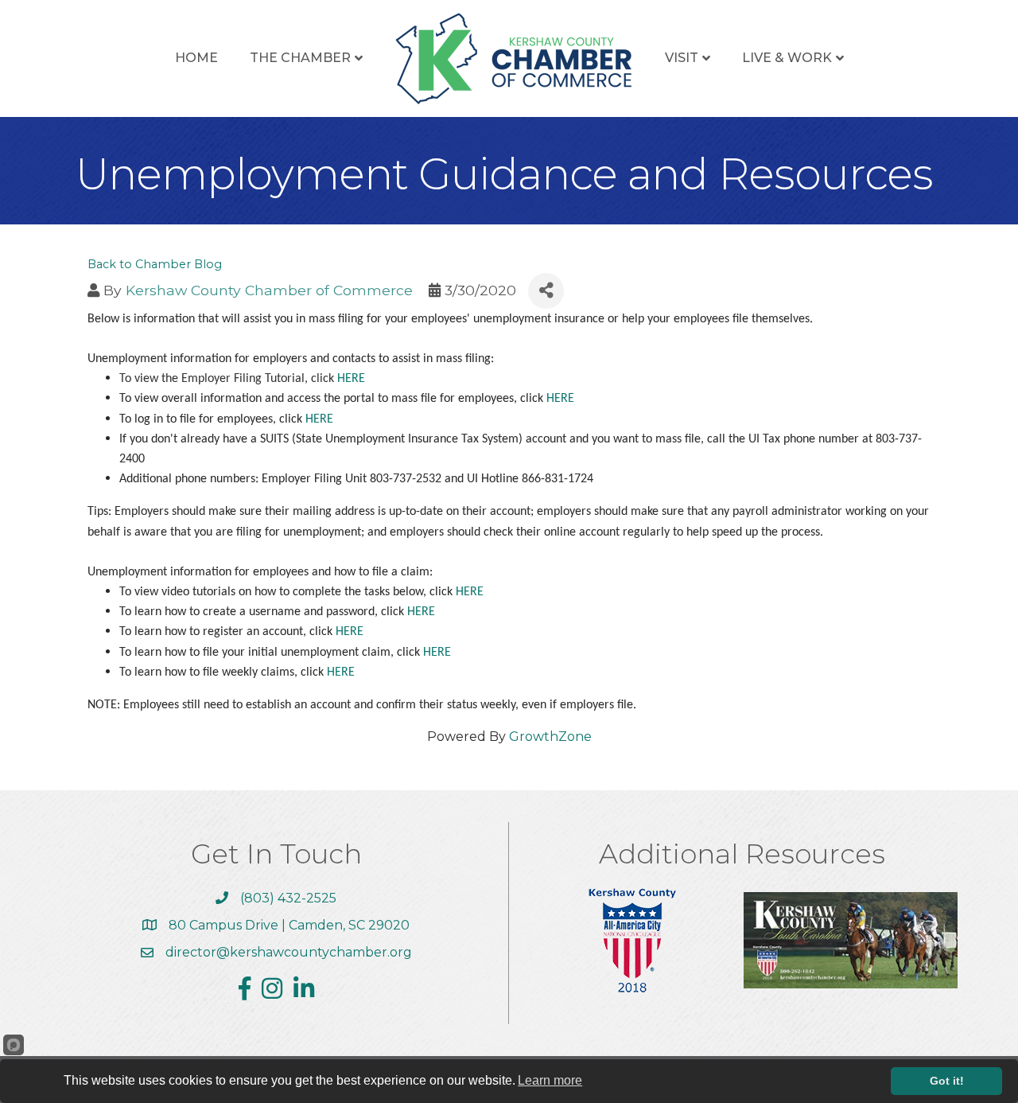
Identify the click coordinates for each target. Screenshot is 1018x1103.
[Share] (546, 291)
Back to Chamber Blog (154, 264)
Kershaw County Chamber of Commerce (269, 290)
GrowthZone (550, 736)
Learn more (550, 1080)
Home (196, 57)
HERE (351, 378)
